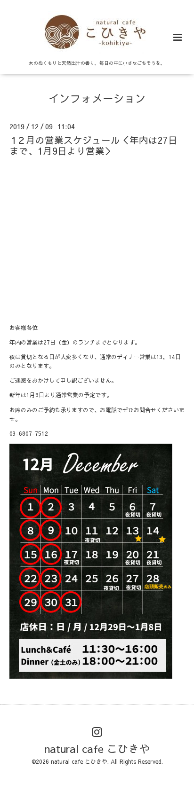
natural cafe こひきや (97, 748)
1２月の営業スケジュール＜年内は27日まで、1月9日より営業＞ (93, 145)
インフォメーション (97, 98)
